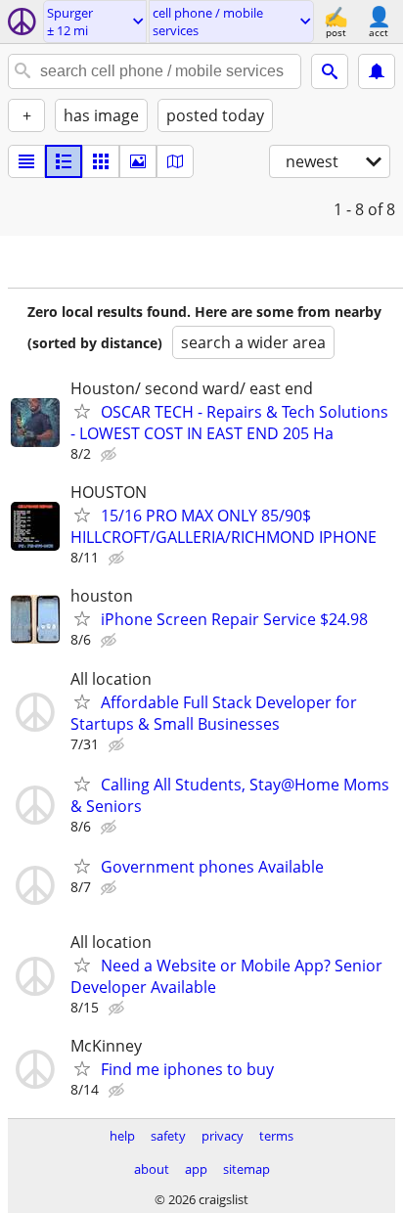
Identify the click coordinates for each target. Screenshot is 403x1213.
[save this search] (376, 71)
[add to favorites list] (82, 411)
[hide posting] (110, 455)
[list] (26, 161)
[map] (175, 161)
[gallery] (138, 161)
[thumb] (63, 161)
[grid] (100, 161)
